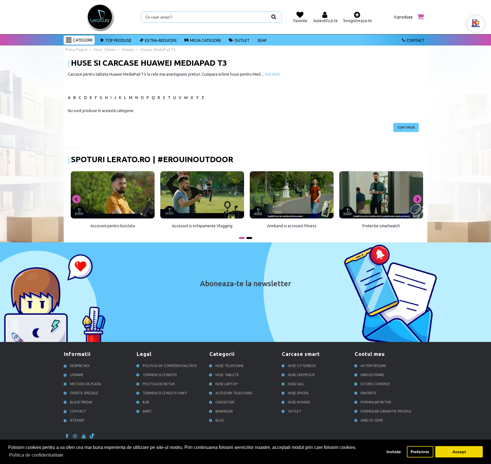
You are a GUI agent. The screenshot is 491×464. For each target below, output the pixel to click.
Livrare (77, 375)
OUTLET (241, 40)
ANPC (147, 411)
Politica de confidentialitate (170, 366)
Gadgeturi (224, 402)
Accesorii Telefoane (233, 393)
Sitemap (77, 420)
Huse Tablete (227, 375)
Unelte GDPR (372, 420)
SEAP (262, 40)
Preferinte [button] (420, 451)
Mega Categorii (205, 40)
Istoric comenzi (375, 384)
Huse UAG (296, 384)
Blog (219, 420)
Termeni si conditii (160, 375)
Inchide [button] (393, 451)
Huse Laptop (226, 384)
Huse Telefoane (229, 366)
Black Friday (81, 402)
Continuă (406, 127)
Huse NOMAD (299, 402)
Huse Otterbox (302, 366)
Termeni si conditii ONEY (165, 393)
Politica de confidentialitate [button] (36, 455)
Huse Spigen (298, 393)
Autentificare (373, 366)
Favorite (368, 393)
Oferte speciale (84, 393)
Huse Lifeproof (301, 375)
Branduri (224, 411)
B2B (146, 402)
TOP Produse (118, 40)
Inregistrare (372, 375)
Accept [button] (459, 451)
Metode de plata (85, 384)
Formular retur (376, 402)
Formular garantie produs (386, 411)
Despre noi (80, 366)
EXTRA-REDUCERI (160, 40)
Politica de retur (159, 384)
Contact (416, 40)
